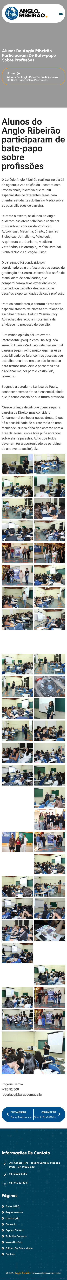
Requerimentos (14, 1212)
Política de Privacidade (19, 1248)
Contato (10, 1254)
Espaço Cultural (15, 1230)
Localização (12, 1218)
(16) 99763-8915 (18, 1182)
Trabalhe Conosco (16, 1236)
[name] (19, 13)
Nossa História (14, 1242)
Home (11, 73)
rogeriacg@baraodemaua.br (22, 1094)
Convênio (11, 1224)
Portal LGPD (12, 1206)
